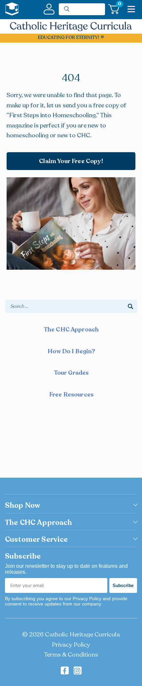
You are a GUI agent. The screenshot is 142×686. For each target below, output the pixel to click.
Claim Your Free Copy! (71, 161)
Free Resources (71, 394)
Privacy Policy (71, 645)
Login (49, 9)
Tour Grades (71, 373)
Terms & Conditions (71, 655)
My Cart (119, 5)
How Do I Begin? (71, 351)
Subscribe (123, 585)
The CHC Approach (71, 329)
